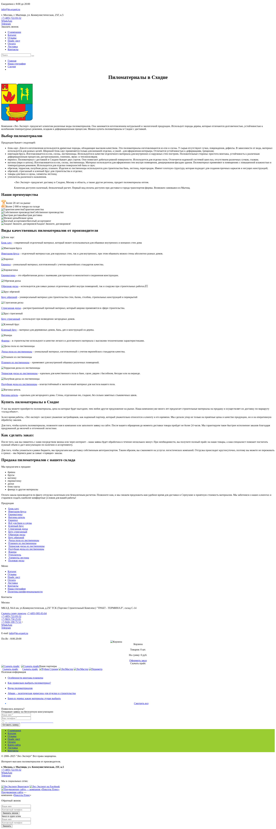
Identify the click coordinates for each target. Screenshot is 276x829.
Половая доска (16, 560)
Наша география (17, 588)
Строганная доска (11, 308)
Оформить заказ (138, 660)
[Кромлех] (81, 669)
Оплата (12, 43)
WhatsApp (6, 21)
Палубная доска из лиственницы (19, 384)
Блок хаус (6, 242)
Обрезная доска (9, 286)
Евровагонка (8, 275)
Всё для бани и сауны (20, 523)
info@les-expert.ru (10, 9)
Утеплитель (14, 554)
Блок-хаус (13, 508)
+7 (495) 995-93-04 (37, 613)
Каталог (12, 35)
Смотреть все (141, 703)
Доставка (13, 46)
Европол (6, 264)
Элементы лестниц (18, 557)
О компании (14, 32)
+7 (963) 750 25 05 (11, 619)
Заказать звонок (10, 26)
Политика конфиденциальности (25, 591)
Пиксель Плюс (22, 795)
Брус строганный (10, 319)
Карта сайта (14, 744)
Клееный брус (9, 329)
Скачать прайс (10, 669)
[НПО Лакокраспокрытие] (66, 669)
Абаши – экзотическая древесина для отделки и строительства (42, 693)
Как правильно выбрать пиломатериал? (29, 683)
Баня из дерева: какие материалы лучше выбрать (34, 698)
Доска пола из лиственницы (16, 351)
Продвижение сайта (12, 792)
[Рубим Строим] (48, 669)
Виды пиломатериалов (20, 688)
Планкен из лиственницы (15, 362)
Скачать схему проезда (13, 613)
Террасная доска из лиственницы (19, 373)
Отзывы (12, 38)
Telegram (6, 23)
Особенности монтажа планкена (25, 677)
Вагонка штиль (9, 395)
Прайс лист (14, 40)
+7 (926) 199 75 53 (11, 622)
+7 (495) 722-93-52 (11, 18)
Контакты (13, 49)
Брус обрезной (9, 297)
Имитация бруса (10, 253)
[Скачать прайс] (10, 666)
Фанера (5, 340)
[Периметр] (95, 669)
